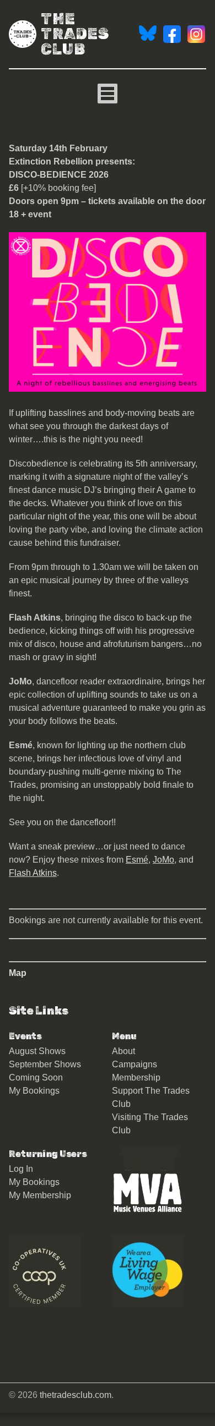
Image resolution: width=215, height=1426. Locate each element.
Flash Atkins (33, 872)
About (123, 1051)
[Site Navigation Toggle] (107, 93)
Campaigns (134, 1064)
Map (17, 973)
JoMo (163, 859)
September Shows (45, 1064)
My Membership (40, 1195)
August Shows (37, 1051)
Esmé (137, 859)
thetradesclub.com (75, 1395)
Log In (21, 1168)
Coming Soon (36, 1077)
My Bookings (34, 1090)
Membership (136, 1077)
